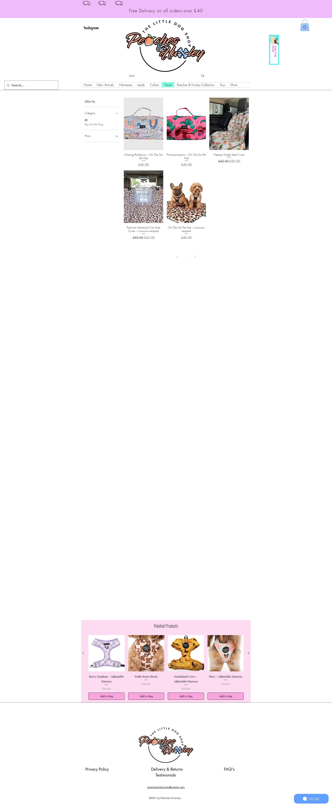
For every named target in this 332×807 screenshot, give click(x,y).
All (86, 120)
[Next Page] (195, 257)
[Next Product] (249, 653)
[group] (166, 667)
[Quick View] (143, 124)
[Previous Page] (177, 257)
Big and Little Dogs (94, 124)
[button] (305, 25)
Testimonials (165, 775)
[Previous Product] (83, 653)
